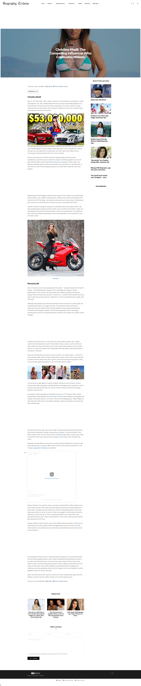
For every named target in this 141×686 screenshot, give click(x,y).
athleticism (59, 434)
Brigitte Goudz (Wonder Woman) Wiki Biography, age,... (99, 141)
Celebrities (71, 3)
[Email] (21, 99)
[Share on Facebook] (21, 87)
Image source (56, 278)
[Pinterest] (21, 95)
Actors (43, 3)
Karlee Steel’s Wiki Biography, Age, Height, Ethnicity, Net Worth (75, 614)
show (36, 91)
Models (80, 3)
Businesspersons (60, 3)
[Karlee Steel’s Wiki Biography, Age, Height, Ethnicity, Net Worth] (75, 604)
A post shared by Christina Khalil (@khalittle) (51, 499)
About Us (30, 675)
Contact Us (41, 675)
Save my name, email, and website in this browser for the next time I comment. (48, 654)
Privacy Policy (35, 675)
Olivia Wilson (67, 61)
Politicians (87, 3)
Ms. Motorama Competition (60, 162)
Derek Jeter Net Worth (98, 100)
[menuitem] (96, 3)
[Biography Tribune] (16, 3)
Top (112, 673)
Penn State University (56, 396)
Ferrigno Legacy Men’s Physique (38, 448)
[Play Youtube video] (58, 130)
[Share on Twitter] (21, 91)
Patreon (77, 523)
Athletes (49, 3)
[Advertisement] (70, 18)
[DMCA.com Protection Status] (35, 673)
